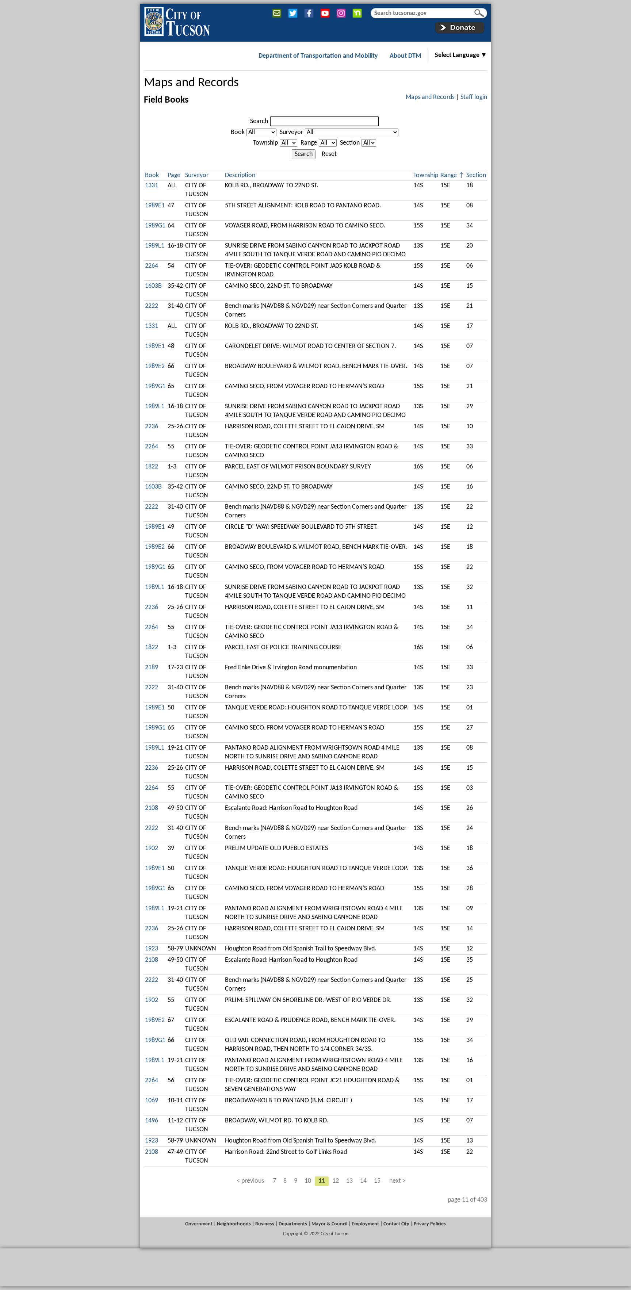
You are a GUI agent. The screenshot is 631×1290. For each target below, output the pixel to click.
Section (350, 143)
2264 (151, 266)
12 (335, 1181)
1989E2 (155, 366)
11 (321, 1181)
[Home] (177, 20)
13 (349, 1181)
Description (240, 175)
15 (377, 1181)
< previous (250, 1181)
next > (397, 1181)
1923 (151, 949)
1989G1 (155, 226)
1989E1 (155, 206)
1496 (151, 1121)
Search (259, 121)
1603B (153, 286)
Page (174, 175)
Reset (329, 154)
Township (265, 143)
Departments (293, 1224)
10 (308, 1181)
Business (264, 1224)
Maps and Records (191, 83)
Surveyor (291, 132)
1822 (151, 467)
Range (309, 143)
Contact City (396, 1224)
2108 (151, 808)
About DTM (405, 56)
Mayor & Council (329, 1224)
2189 (151, 668)
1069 (151, 1101)
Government (199, 1224)
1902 (151, 848)
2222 (151, 306)
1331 (151, 186)
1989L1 (154, 246)
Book (238, 132)
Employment (365, 1224)
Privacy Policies (430, 1224)
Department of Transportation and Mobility (318, 56)
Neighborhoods (234, 1224)
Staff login (473, 97)
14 (363, 1181)
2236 (151, 427)
